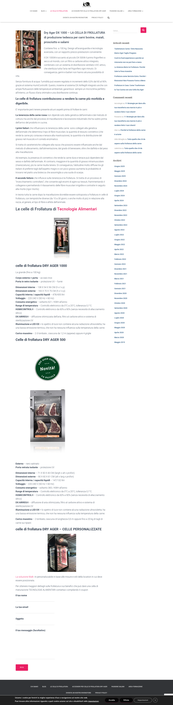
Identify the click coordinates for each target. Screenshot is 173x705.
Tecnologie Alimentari (77, 209)
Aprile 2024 (119, 200)
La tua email (22, 607)
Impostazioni (143, 700)
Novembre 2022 (120, 215)
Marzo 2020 (119, 337)
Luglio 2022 (119, 235)
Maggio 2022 (119, 244)
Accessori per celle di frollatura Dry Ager (89, 11)
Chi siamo (33, 11)
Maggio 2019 (119, 342)
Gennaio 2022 (120, 264)
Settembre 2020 (120, 308)
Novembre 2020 (120, 298)
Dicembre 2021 (120, 269)
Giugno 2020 (119, 323)
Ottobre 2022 (119, 220)
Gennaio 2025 (120, 176)
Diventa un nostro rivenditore (75, 17)
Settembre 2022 (120, 225)
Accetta (112, 700)
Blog (43, 11)
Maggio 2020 (119, 328)
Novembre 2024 (120, 186)
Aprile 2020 (119, 332)
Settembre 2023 (120, 205)
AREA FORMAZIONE (135, 11)
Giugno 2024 (119, 196)
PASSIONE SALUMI (116, 11)
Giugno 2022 (119, 240)
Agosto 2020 (119, 313)
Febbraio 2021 (120, 284)
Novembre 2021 (120, 274)
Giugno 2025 (119, 166)
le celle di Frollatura (59, 11)
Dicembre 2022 (120, 210)
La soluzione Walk (25, 576)
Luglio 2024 (119, 191)
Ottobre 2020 (119, 303)
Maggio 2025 (119, 171)
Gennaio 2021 (120, 289)
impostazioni (93, 701)
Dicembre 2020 (120, 293)
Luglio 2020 (119, 318)
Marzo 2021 (119, 279)
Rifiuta (126, 700)
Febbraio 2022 (120, 259)
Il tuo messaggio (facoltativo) (30, 630)
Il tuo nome (21, 595)
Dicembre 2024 (120, 181)
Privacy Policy (97, 17)
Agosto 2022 (119, 230)
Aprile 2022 (119, 249)
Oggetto (20, 618)
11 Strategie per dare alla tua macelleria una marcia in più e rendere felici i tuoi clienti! (130, 107)
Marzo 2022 (119, 254)
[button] (45, 11)
